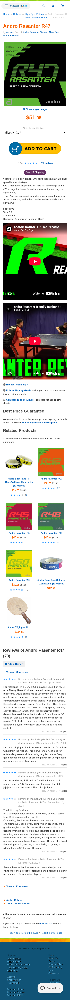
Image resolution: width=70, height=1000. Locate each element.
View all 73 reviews (17, 672)
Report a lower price (51, 932)
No (65, 731)
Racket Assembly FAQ (18, 964)
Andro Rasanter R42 (51, 478)
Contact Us (12, 970)
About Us (53, 958)
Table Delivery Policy (17, 967)
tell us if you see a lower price (39, 422)
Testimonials (13, 983)
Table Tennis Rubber (18, 903)
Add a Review (15, 664)
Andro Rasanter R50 (19, 580)
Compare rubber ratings (20, 399)
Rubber (17, 14)
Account (11, 977)
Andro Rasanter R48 (51, 533)
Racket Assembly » (17, 384)
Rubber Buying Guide (18, 390)
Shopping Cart (14, 980)
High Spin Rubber (34, 14)
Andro (9, 32)
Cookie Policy (55, 967)
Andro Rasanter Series (34, 32)
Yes (61, 731)
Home (6, 14)
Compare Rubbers (16, 992)
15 (26, 542)
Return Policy (14, 961)
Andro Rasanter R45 (19, 533)
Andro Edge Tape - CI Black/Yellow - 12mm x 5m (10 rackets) (19, 482)
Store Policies (14, 958)
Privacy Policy (55, 964)
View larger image (36, 109)
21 (26, 590)
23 (58, 542)
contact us (45, 923)
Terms (51, 961)
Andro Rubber (14, 900)
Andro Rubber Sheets (36, 17)
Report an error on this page (23, 932)
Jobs (50, 970)
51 (58, 488)
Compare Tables (15, 995)
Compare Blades (15, 989)
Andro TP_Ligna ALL (19, 627)
